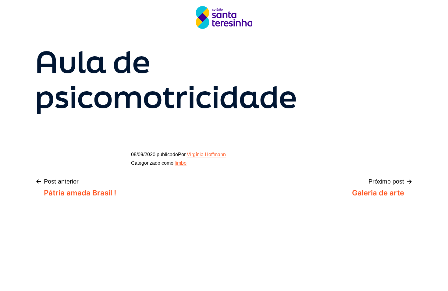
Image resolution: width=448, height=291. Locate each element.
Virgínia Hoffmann (206, 154)
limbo (181, 163)
